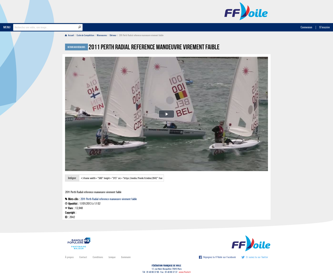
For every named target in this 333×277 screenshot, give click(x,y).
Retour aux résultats (76, 47)
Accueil (70, 35)
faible (134, 199)
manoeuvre (115, 199)
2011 (82, 199)
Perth (88, 199)
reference (104, 199)
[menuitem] (70, 35)
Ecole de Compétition (85, 35)
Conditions (98, 257)
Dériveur (113, 35)
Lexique (112, 257)
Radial (95, 199)
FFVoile (246, 11)
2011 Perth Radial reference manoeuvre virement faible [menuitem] (141, 35)
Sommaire (126, 257)
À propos (69, 257)
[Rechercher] (79, 27)
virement (126, 199)
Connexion (306, 27)
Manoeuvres (102, 35)
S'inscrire (324, 27)
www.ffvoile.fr (185, 272)
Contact (83, 257)
